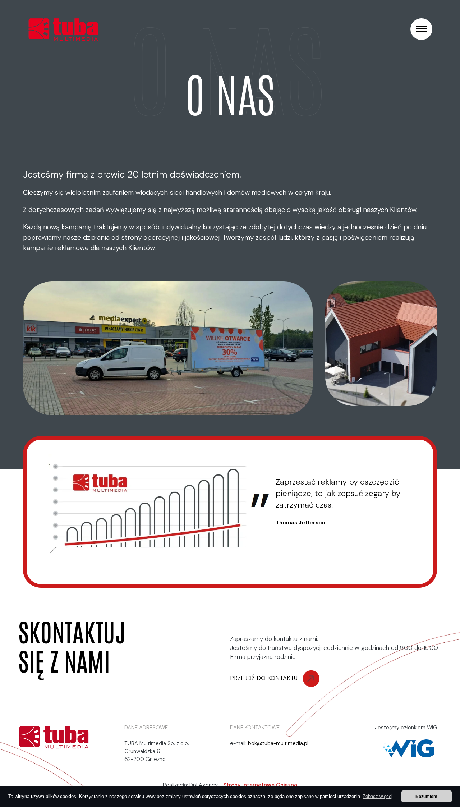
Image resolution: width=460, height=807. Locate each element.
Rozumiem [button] (426, 796)
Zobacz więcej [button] (377, 796)
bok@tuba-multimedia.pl (278, 743)
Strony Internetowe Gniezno (260, 785)
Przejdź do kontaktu (264, 678)
